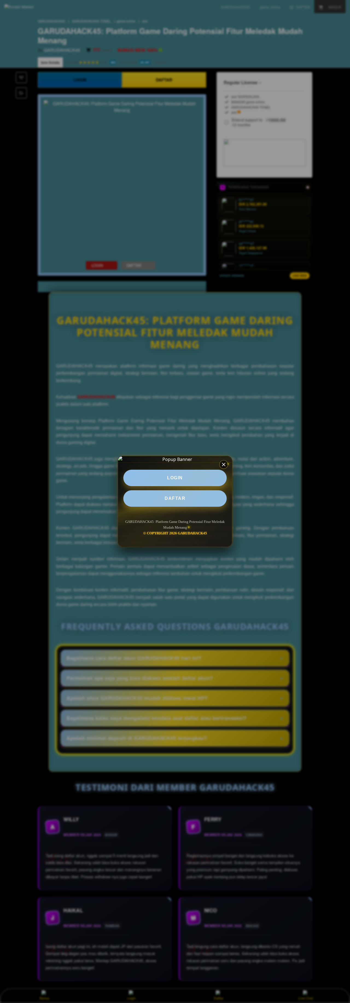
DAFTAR (175, 498)
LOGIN (175, 477)
